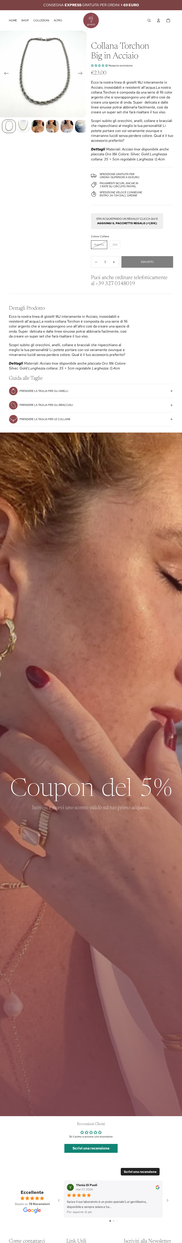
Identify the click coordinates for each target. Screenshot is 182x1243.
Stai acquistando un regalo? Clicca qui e (127, 221)
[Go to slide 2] (113, 1220)
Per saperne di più (79, 1212)
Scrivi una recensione (91, 1148)
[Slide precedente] (5, 74)
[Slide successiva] (82, 74)
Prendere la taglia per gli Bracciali (46, 405)
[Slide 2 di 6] (23, 126)
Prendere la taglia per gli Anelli (44, 391)
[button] (99, 65)
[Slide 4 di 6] (52, 126)
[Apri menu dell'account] (158, 20)
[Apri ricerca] (149, 20)
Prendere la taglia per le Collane (45, 419)
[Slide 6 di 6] (81, 126)
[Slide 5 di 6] (67, 126)
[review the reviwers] (158, 1187)
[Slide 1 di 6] (8, 126)
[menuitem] (57, 20)
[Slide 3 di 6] (38, 126)
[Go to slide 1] (110, 1221)
